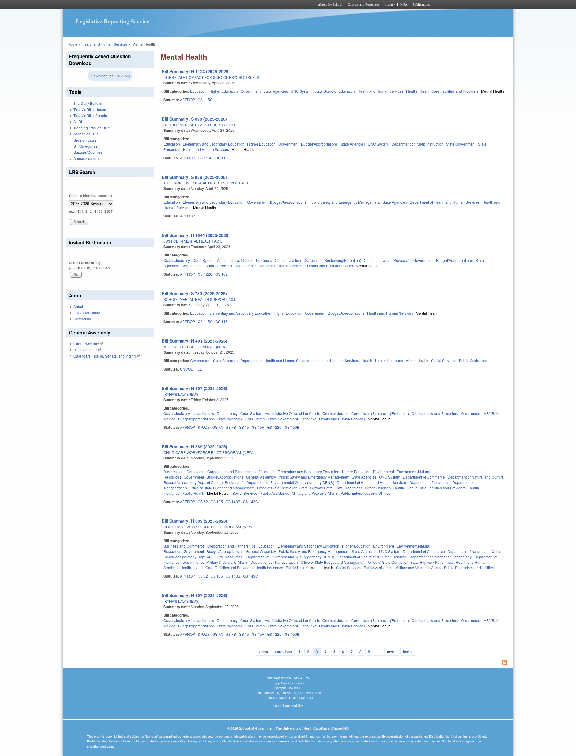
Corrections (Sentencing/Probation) (332, 260)
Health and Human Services (105, 43)
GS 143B (233, 501)
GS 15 (244, 427)
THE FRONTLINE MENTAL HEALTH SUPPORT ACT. (206, 182)
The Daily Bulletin (88, 103)
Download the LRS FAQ (110, 75)
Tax (339, 487)
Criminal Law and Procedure (387, 260)
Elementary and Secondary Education (213, 143)
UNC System (301, 91)
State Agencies (275, 91)
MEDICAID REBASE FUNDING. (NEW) (195, 346)
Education (198, 91)
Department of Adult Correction (207, 265)
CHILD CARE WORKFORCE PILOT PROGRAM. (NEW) (209, 452)
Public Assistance (473, 360)
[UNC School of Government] (208, 4)
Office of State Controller (277, 487)
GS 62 (203, 501)
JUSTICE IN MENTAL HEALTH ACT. (193, 241)
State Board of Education (334, 91)
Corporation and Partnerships (231, 471)
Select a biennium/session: (91, 195)
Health (411, 91)
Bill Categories (86, 145)
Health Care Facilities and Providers (449, 91)
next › (392, 651)
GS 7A (217, 427)
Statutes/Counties (88, 151)
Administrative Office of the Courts (244, 260)
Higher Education (223, 91)
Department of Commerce (424, 476)
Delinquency (227, 413)
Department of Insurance (430, 482)
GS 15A (258, 427)
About (78, 306)
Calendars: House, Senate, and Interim (107, 355)
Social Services (443, 360)
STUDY (204, 427)
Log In (277, 705)
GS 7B (231, 427)
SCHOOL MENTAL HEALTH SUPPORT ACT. (200, 124)
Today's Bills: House (90, 109)
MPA (403, 4)
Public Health (193, 493)
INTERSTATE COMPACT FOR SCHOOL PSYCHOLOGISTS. (212, 77)
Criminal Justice (288, 260)
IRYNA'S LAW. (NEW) (181, 394)
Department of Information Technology (441, 556)
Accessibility (294, 705)
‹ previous (283, 651)
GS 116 (221, 157)
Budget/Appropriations (319, 143)
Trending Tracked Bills (92, 127)
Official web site (88, 343)
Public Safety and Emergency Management (344, 202)
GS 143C (250, 501)
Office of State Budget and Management (222, 487)
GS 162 (221, 274)
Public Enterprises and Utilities (365, 493)
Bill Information (87, 349)
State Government (461, 143)
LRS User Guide (87, 312)
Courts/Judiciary (177, 260)
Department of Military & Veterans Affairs (215, 562)
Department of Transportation (274, 562)
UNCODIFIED (191, 368)
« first (263, 651)
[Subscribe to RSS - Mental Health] (335, 663)
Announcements (87, 158)
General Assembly (261, 476)
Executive (308, 418)
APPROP (187, 99)
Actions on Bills (86, 133)
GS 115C (205, 99)
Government (251, 91)
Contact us (82, 318)
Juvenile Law (203, 413)
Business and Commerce (184, 471)
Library (390, 4)
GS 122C (205, 274)
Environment (383, 471)
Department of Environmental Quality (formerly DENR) (290, 482)
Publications (421, 4)
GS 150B (292, 427)
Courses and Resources (363, 4)
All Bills (80, 121)
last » (407, 651)
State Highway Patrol (316, 487)
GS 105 (217, 501)
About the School (330, 4)
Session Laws (85, 139)
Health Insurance (389, 360)
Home (72, 43)
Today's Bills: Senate (90, 115)
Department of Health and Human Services (445, 202)
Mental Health (492, 91)
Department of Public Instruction (417, 143)
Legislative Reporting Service (112, 21)
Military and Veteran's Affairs (315, 493)
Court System (203, 260)
